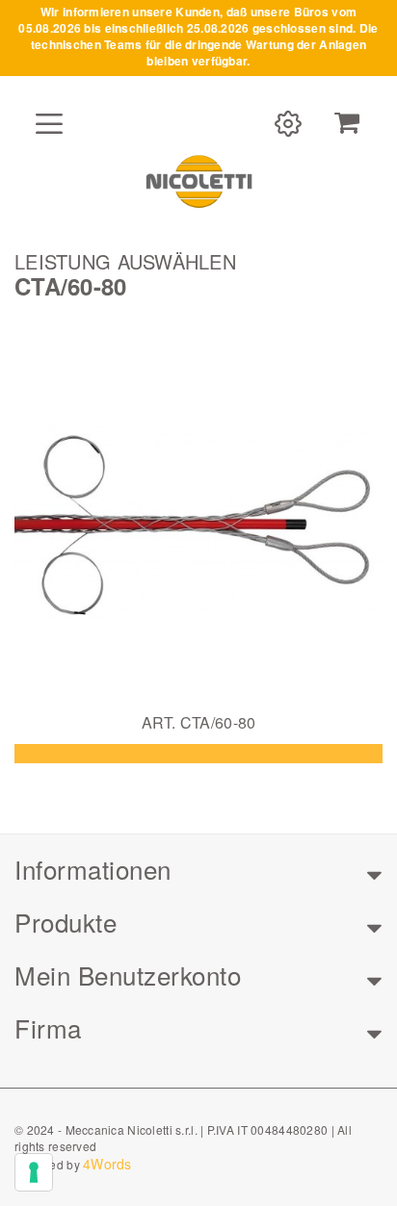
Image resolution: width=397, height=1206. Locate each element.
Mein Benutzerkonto (127, 974)
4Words (107, 1163)
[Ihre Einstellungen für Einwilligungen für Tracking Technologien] (33, 1172)
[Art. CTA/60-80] (198, 523)
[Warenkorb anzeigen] (346, 123)
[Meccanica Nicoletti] (198, 181)
